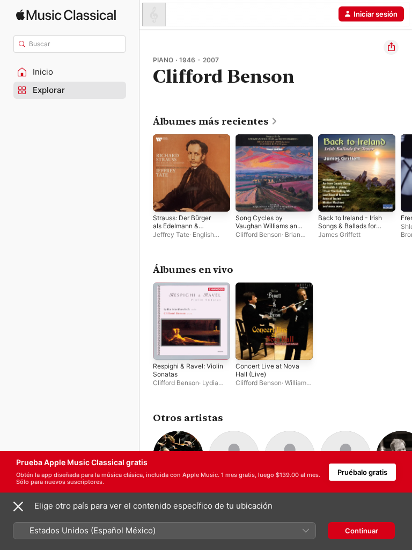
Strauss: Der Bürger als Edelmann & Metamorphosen (182, 226)
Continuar (361, 530)
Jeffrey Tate (171, 234)
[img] (66, 15)
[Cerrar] (18, 506)
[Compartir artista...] (391, 47)
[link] (215, 121)
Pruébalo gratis (362, 472)
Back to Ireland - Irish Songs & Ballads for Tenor (350, 226)
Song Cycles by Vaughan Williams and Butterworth (268, 226)
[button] (70, 72)
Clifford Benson (259, 234)
